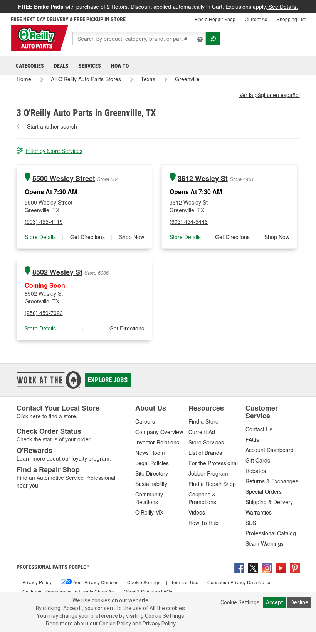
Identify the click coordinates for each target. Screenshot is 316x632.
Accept (274, 602)
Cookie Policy (115, 623)
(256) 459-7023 (44, 313)
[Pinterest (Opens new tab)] (295, 567)
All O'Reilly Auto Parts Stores (86, 79)
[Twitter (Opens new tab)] (253, 567)
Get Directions (87, 237)
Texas (148, 79)
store (70, 416)
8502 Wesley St (57, 272)
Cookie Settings (240, 602)
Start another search (52, 126)
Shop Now (131, 237)
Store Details (40, 237)
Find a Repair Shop (215, 19)
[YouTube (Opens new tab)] (281, 567)
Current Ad (256, 19)
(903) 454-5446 (189, 221)
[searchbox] (139, 38)
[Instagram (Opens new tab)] (267, 567)
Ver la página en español (269, 95)
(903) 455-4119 (44, 221)
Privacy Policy (159, 623)
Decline (299, 602)
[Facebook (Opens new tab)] (239, 567)
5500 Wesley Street (63, 178)
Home (24, 79)
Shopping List (291, 19)
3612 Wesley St (203, 178)
